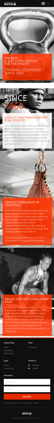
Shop (30, 343)
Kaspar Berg (9, 343)
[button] (43, 3)
